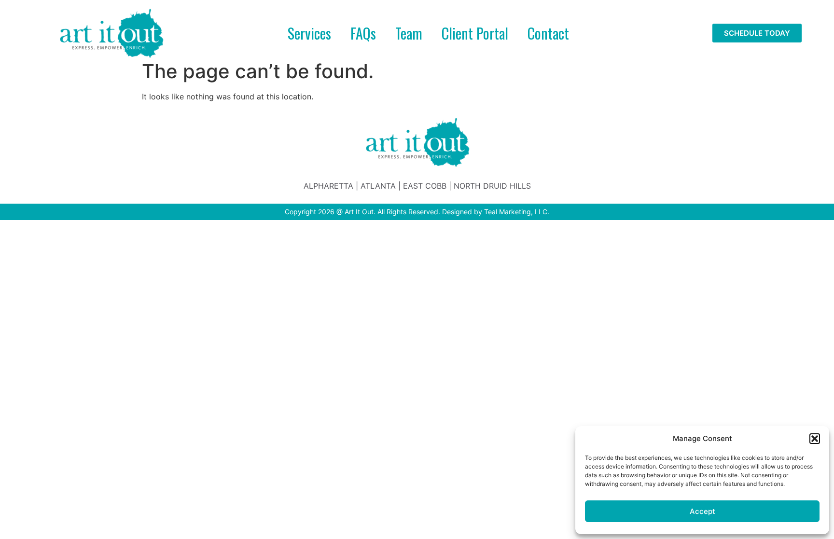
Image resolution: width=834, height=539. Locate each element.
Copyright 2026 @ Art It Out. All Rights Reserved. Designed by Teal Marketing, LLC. (417, 211)
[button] (815, 438)
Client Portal (475, 33)
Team (408, 33)
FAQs (363, 33)
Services (309, 33)
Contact (548, 33)
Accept (702, 511)
